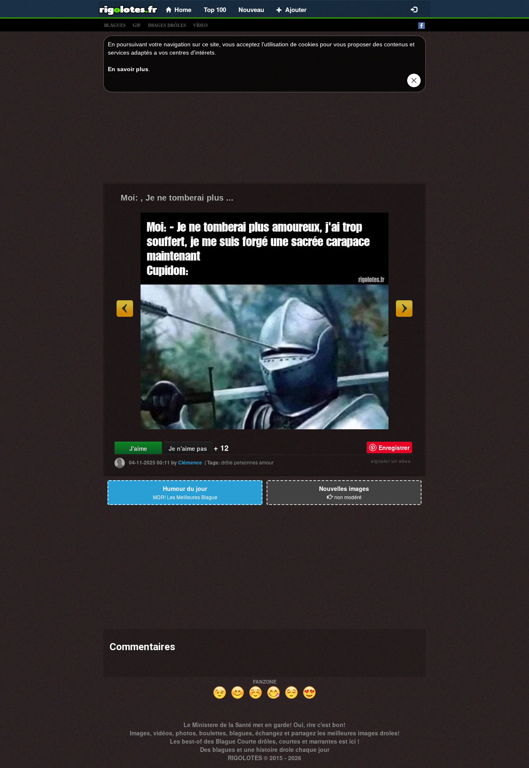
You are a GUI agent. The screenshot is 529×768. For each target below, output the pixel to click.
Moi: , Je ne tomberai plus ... (177, 197)
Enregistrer (394, 447)
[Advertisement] (264, 139)
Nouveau (251, 9)
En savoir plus (128, 69)
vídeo (200, 25)
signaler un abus (390, 461)
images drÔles (167, 25)
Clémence (190, 462)
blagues (115, 25)
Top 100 (215, 9)
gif (137, 25)
